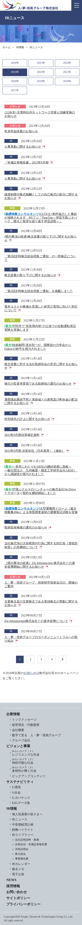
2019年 (41, 81)
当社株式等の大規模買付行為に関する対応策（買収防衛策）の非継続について (41, 545)
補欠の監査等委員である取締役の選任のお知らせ (38, 383)
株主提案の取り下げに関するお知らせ (30, 275)
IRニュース (19, 819)
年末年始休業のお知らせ (21, 131)
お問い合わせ (16, 892)
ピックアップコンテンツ (29, 776)
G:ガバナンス (21, 797)
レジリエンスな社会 (25, 753)
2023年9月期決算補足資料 (21, 434)
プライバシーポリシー (23, 904)
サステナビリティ (20, 782)
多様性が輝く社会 (24, 769)
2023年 (15, 72)
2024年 (67, 62)
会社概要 (18, 730)
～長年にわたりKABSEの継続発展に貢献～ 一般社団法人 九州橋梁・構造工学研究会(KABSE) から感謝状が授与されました (41, 470)
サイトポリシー (18, 898)
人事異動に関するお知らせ (22, 146)
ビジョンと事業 (18, 746)
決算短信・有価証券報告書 (31, 844)
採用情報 (13, 886)
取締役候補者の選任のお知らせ (25, 527)
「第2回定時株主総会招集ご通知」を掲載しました (38, 291)
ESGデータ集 (21, 802)
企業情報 (13, 714)
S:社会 (16, 792)
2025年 (41, 62)
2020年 (15, 81)
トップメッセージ (24, 719)
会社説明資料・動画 (27, 839)
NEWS (11, 880)
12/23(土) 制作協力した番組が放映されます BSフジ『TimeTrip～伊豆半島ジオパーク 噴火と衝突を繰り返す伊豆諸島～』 (40, 217)
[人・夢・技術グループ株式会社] (30, 5)
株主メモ (18, 869)
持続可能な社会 (23, 761)
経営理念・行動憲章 (25, 724)
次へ (62, 659)
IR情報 (20, 47)
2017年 (15, 90)
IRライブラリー (22, 834)
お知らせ (30, 673)
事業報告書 (21, 858)
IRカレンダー (21, 864)
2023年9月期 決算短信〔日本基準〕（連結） (34, 450)
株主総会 (20, 854)
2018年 (67, 81)
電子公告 (18, 874)
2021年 (67, 72)
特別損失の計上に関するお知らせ (27, 419)
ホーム (6, 47)
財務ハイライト (22, 829)
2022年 (41, 72)
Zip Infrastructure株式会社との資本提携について (36, 621)
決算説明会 (21, 849)
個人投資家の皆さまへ (27, 814)
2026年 (15, 62)
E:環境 (16, 787)
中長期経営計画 (22, 824)
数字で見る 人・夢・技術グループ (36, 735)
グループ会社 (21, 740)
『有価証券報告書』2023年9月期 (26, 162)
